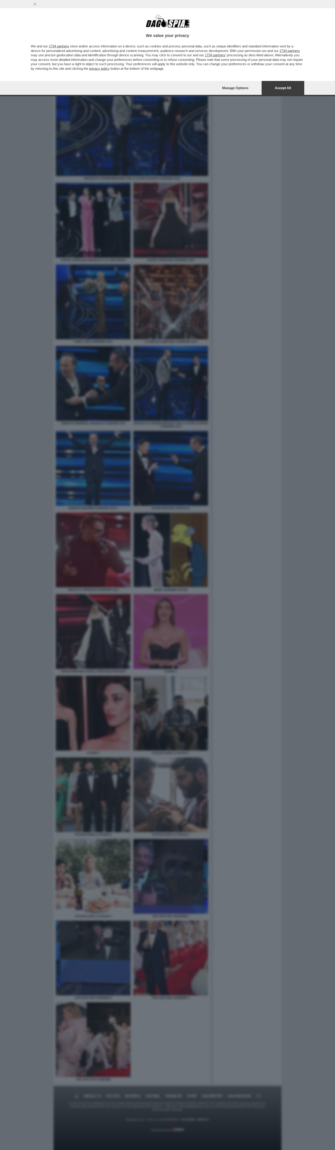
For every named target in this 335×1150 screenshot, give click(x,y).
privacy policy (99, 68)
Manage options (235, 88)
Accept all (283, 88)
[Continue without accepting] (35, 4)
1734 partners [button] (59, 46)
